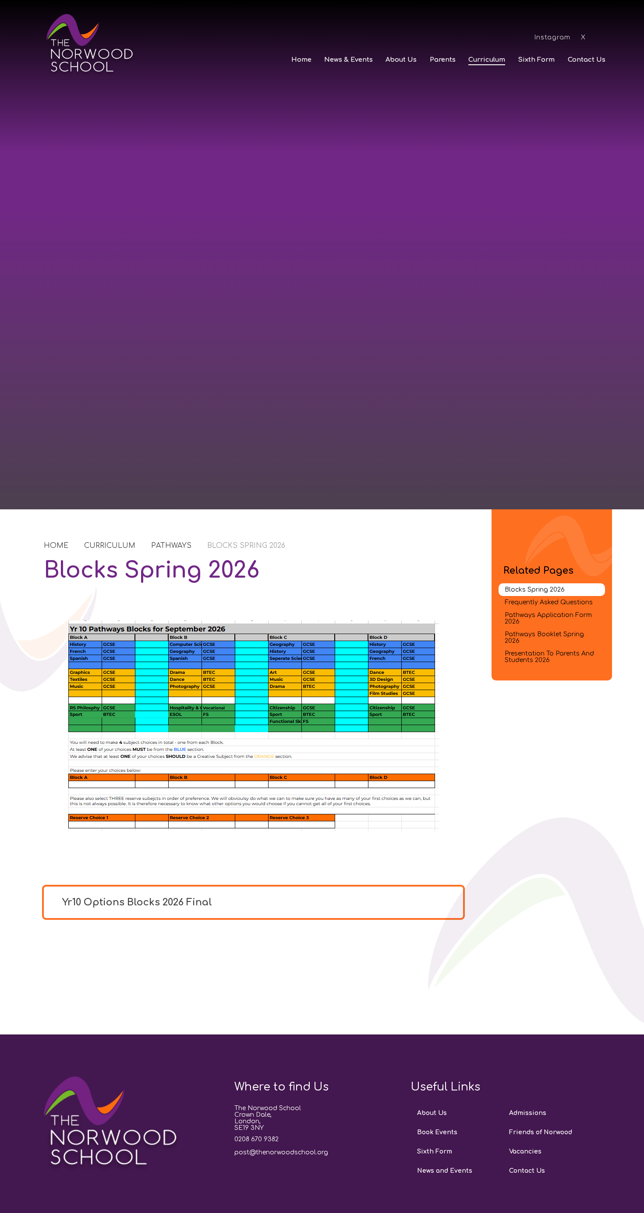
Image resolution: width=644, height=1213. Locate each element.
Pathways (171, 546)
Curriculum (109, 546)
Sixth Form (434, 1151)
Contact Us (527, 1170)
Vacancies (525, 1151)
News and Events (444, 1170)
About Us (432, 1113)
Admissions (527, 1113)
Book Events (437, 1132)
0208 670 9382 (256, 1139)
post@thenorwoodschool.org (281, 1152)
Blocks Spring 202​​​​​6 (246, 546)
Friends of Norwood (540, 1132)
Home (56, 546)
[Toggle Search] (601, 36)
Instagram (552, 37)
